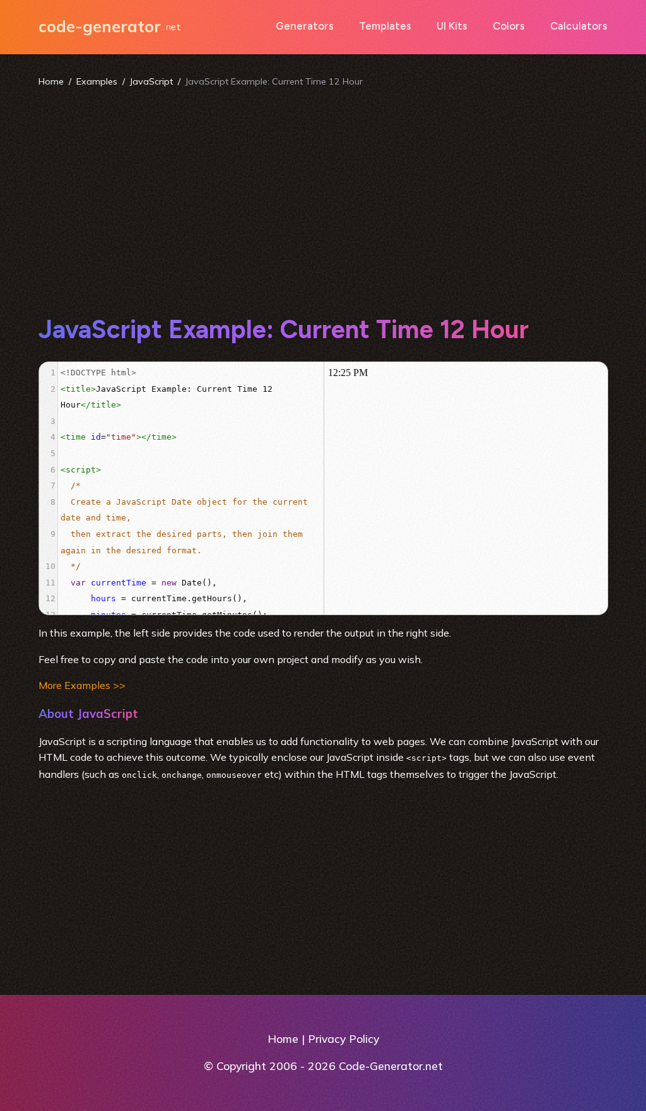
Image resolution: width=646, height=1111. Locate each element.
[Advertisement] (323, 200)
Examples (96, 81)
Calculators (579, 26)
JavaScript (151, 81)
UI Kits (452, 26)
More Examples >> (82, 685)
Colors (509, 26)
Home (51, 81)
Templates (385, 26)
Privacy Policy (343, 1038)
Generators (305, 26)
